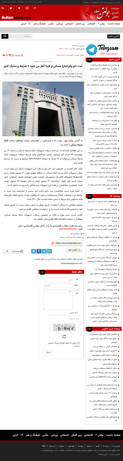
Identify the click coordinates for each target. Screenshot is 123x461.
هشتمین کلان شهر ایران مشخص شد (103, 334)
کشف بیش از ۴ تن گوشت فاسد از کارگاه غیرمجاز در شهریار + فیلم (104, 78)
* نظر (77, 292)
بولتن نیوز (68, 141)
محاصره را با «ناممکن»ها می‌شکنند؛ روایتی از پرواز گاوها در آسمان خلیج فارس (103, 69)
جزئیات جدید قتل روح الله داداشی (104, 372)
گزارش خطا (73, 249)
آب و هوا (5, 1)
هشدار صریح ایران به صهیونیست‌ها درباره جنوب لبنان (103, 94)
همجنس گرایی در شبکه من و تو (105, 346)
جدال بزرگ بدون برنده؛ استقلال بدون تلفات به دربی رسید (103, 275)
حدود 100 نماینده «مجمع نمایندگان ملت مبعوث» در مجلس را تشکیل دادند (102, 154)
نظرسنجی (71, 446)
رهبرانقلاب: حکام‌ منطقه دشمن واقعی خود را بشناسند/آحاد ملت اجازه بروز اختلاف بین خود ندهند (103, 164)
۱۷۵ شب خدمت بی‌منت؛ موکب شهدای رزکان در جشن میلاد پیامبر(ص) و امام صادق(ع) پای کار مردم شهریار (102, 132)
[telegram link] (44, 251)
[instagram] (27, 8)
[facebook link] (39, 251)
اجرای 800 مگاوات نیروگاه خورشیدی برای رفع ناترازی (102, 239)
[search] (4, 36)
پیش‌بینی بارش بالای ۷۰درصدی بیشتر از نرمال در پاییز (102, 186)
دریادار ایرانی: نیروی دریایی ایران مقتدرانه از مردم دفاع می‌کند (105, 142)
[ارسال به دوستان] (7, 55)
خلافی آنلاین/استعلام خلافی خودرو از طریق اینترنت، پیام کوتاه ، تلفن (103, 403)
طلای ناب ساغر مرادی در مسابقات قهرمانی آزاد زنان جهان (104, 122)
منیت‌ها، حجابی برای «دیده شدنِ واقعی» (102, 245)
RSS (43, 446)
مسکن (62, 237)
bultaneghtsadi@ (68, 229)
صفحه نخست (113, 24)
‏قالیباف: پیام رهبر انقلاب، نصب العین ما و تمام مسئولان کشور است (102, 211)
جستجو (89, 446)
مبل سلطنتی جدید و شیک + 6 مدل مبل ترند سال (102, 203)
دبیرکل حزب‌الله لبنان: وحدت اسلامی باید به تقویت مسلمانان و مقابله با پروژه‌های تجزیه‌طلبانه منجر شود (102, 261)
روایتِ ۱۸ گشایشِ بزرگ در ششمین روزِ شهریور (102, 307)
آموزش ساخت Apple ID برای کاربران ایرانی (103, 378)
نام (77, 279)
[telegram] (19, 8)
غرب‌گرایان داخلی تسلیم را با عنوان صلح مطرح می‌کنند (102, 178)
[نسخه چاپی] (3, 55)
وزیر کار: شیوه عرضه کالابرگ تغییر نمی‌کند (104, 219)
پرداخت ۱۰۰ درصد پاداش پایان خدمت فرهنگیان (103, 394)
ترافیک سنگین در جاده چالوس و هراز (103, 148)
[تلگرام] (104, 49)
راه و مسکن (61, 55)
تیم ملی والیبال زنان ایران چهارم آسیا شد (102, 172)
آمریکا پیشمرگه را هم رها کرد (106, 269)
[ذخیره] (10, 55)
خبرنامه (13, 1)
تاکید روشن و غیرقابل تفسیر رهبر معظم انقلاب (102, 291)
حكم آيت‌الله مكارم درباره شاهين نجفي (102, 359)
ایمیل (76, 285)
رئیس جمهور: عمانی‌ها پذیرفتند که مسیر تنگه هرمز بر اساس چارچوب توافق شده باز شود (102, 229)
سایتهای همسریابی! (109, 363)
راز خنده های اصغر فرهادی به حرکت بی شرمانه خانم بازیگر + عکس (102, 386)
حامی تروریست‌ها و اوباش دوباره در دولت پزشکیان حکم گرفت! (103, 299)
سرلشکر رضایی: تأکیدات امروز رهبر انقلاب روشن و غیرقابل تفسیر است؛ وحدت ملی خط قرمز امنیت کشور (103, 317)
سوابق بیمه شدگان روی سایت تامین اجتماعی (103, 340)
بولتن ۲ (101, 24)
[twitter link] (33, 251)
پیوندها (21, 1)
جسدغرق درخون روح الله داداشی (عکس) (104, 411)
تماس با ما (38, 1)
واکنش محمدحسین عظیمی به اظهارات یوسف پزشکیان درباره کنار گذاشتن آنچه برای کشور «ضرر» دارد (102, 104)
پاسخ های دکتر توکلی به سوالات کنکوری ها (102, 419)
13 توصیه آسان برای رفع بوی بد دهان (103, 350)
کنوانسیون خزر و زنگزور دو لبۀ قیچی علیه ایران (102, 86)
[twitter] (10, 8)
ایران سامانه (102, 454)
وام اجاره (69, 237)
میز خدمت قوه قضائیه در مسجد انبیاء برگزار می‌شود (103, 114)
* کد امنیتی (74, 312)
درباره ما (29, 1)
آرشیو (97, 446)
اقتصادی (70, 55)
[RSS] (4, 8)
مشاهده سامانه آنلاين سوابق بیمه (104, 355)
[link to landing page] (106, 13)
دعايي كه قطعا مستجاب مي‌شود (105, 368)
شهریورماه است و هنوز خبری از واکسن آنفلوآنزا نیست (102, 283)
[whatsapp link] (49, 251)
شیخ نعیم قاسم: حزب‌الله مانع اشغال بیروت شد (103, 251)
